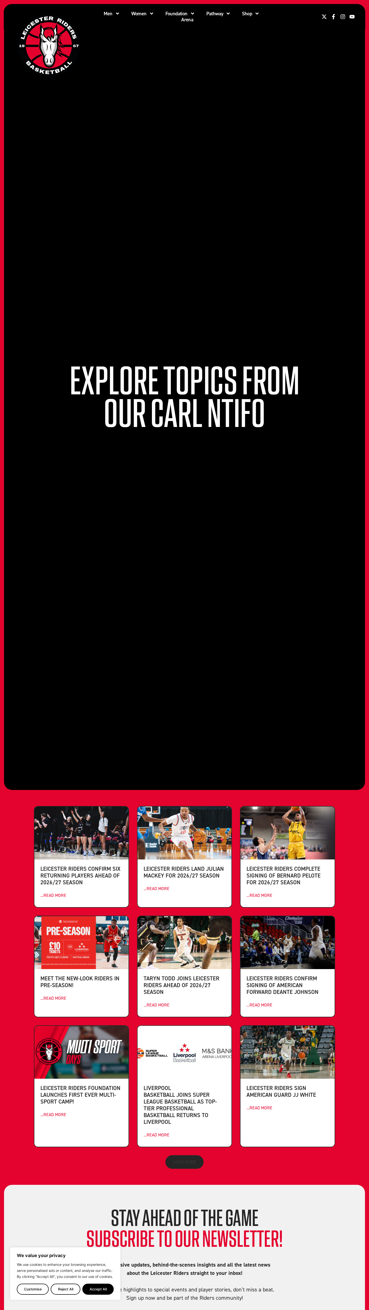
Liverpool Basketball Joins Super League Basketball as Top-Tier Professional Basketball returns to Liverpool (180, 1104)
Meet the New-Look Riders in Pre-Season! (79, 982)
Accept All (98, 1289)
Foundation (176, 14)
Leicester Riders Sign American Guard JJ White (281, 1091)
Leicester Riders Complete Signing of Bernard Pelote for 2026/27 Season (284, 875)
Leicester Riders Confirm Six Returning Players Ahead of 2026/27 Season (80, 875)
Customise (33, 1289)
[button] (184, 1162)
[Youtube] (352, 16)
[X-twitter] (324, 16)
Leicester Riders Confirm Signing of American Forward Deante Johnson (283, 985)
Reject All (65, 1289)
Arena (187, 20)
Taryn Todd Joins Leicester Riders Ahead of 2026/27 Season (181, 985)
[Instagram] (342, 16)
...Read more (53, 895)
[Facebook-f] (333, 16)
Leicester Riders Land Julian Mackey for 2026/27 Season (184, 872)
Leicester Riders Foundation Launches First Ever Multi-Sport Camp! (80, 1094)
